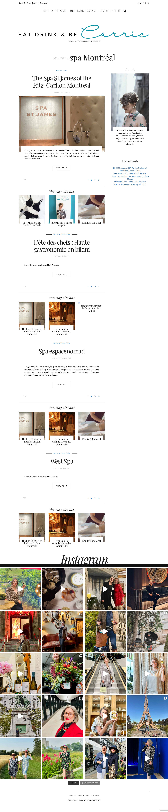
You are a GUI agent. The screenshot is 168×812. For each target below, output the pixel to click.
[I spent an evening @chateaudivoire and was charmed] (105, 673)
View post (61, 168)
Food (45, 10)
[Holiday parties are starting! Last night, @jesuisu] (147, 589)
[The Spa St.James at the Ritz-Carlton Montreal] (62, 124)
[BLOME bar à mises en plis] (62, 209)
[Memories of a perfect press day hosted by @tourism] (62, 758)
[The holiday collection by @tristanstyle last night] (105, 589)
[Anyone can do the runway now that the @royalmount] (62, 716)
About (36, 3)
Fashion (62, 10)
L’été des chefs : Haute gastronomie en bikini (62, 245)
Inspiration (116, 10)
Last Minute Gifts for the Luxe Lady (32, 224)
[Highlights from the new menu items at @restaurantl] (62, 589)
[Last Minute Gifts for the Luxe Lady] (32, 209)
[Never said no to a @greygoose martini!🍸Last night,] (147, 758)
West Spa (61, 461)
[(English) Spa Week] (91, 209)
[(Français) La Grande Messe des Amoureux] (62, 316)
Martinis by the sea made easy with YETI (130, 184)
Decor (70, 10)
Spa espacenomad (62, 351)
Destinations (92, 10)
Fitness (53, 10)
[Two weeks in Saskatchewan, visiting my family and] (147, 716)
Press (80, 795)
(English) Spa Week (91, 222)
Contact (71, 795)
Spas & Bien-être (61, 234)
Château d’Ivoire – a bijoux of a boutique (130, 181)
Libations (80, 10)
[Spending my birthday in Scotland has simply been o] (62, 631)
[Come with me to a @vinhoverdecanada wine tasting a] (147, 673)
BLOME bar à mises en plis (62, 224)
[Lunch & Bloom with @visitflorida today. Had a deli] (62, 673)
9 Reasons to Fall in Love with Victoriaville (130, 173)
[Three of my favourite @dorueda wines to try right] (20, 673)
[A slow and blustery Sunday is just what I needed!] (20, 716)
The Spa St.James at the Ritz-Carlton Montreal (61, 81)
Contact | (23, 3)
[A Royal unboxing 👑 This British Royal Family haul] (105, 716)
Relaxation (104, 10)
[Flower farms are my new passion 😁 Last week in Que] (20, 758)
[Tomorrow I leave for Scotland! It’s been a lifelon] (147, 631)
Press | (30, 3)
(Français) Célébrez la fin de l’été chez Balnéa (91, 308)
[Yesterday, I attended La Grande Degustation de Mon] (20, 589)
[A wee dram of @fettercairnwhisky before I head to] (105, 631)
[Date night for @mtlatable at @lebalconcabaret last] (20, 631)
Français (96, 795)
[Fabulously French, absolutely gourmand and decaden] (105, 758)
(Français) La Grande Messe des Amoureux (61, 331)
